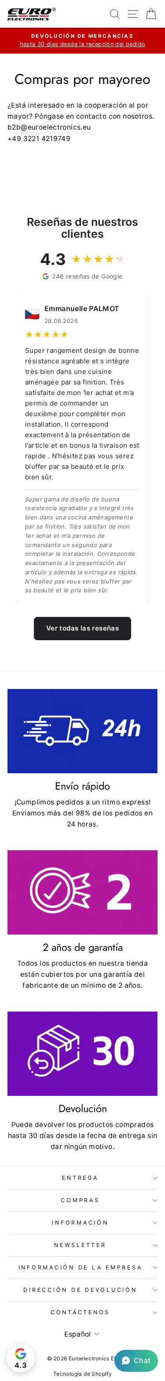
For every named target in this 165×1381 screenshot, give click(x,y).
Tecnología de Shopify (82, 1373)
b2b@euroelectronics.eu (49, 127)
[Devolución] (82, 1053)
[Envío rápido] (82, 731)
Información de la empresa (80, 1267)
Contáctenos (80, 1312)
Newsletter (80, 1245)
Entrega (80, 1177)
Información (80, 1222)
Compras (80, 1200)
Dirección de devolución (80, 1290)
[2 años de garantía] (82, 892)
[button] (136, 1361)
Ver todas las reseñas (82, 628)
